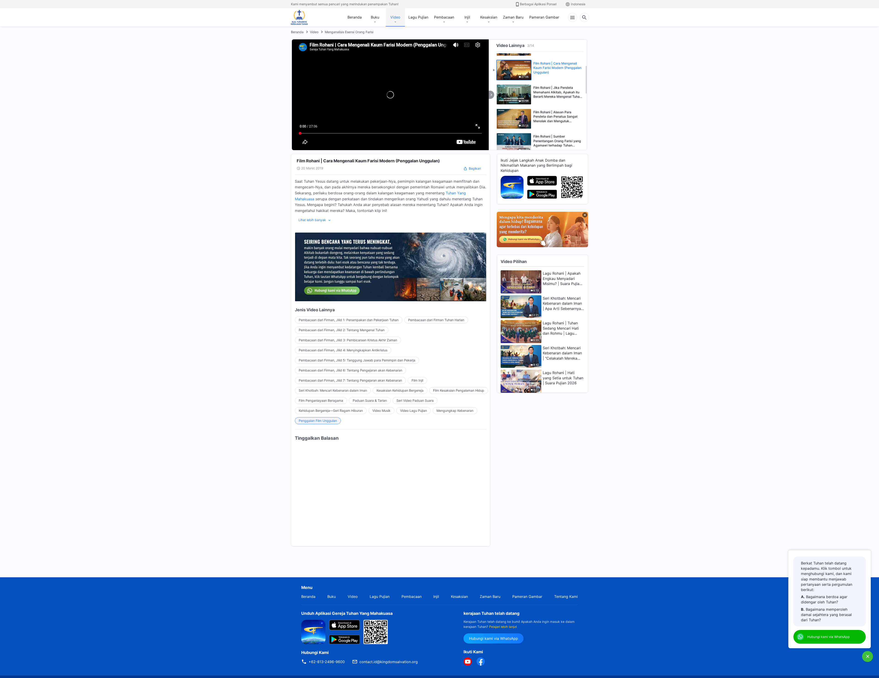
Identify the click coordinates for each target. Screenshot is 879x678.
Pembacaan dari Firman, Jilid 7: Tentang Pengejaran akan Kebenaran (350, 380)
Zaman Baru (513, 17)
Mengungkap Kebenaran (455, 410)
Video (395, 17)
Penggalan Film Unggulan (318, 421)
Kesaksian (488, 17)
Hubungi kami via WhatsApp (493, 638)
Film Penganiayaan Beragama (321, 400)
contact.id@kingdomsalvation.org (388, 661)
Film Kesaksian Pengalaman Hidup (458, 390)
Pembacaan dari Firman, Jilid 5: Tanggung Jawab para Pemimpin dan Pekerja (357, 360)
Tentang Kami (566, 596)
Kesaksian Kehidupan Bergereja (400, 390)
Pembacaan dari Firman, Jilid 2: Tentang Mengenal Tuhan (342, 330)
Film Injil (417, 380)
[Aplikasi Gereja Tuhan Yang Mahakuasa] (512, 186)
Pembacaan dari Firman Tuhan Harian (436, 320)
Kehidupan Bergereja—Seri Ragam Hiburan (331, 410)
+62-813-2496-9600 (327, 661)
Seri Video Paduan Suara (415, 400)
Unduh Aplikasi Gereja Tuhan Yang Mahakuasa (347, 613)
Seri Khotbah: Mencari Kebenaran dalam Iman (333, 390)
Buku (375, 17)
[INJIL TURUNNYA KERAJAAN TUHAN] (304, 17)
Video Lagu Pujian (413, 410)
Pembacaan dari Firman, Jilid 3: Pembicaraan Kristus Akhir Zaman (348, 340)
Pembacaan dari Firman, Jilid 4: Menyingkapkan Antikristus (343, 350)
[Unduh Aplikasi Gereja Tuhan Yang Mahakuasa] (313, 631)
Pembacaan (444, 17)
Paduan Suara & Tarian (370, 400)
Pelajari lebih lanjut (503, 627)
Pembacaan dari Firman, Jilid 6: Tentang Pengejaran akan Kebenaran (350, 370)
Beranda (354, 17)
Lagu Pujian (418, 17)
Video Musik (381, 410)
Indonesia (578, 4)
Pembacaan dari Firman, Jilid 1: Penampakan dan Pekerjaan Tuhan (349, 320)
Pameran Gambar (544, 17)
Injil (467, 17)
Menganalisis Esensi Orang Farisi (349, 32)
